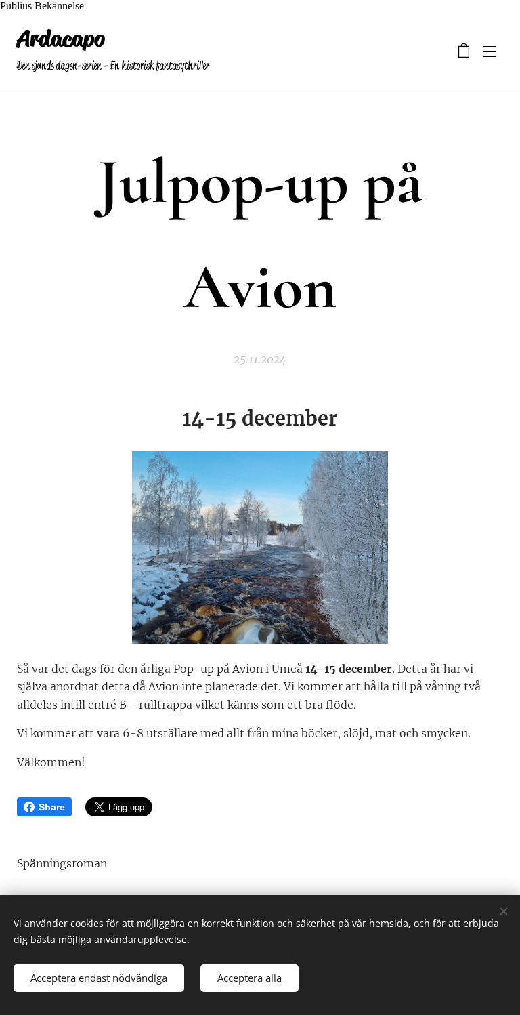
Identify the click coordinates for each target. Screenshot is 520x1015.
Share (52, 807)
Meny (489, 50)
